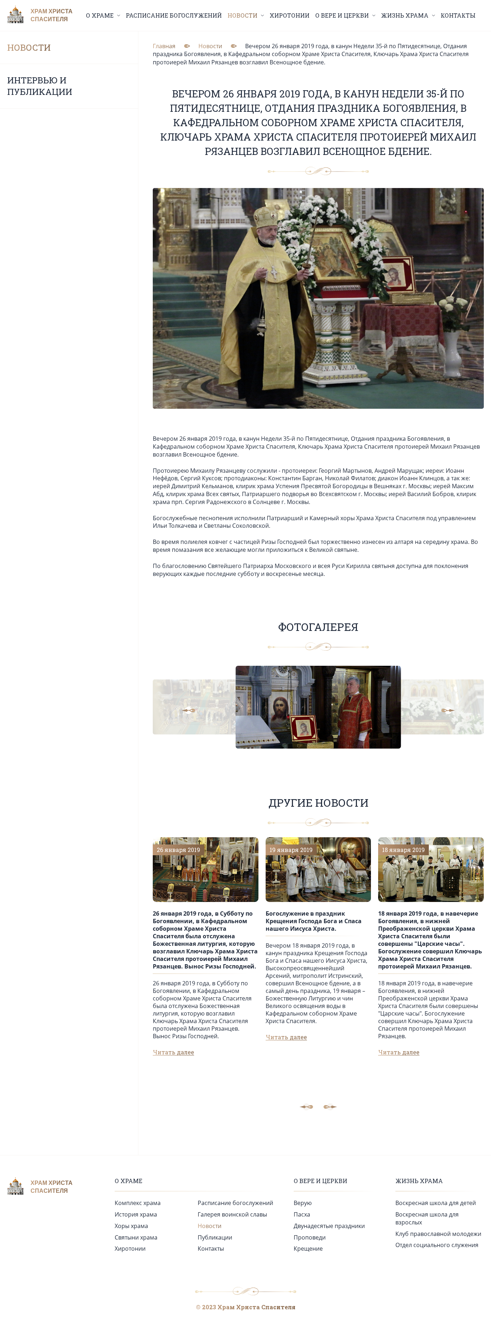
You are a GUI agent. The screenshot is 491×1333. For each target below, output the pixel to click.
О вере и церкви (320, 1181)
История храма (136, 1214)
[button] (194, 710)
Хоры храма (131, 1226)
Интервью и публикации (39, 85)
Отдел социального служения (436, 1245)
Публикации (215, 1237)
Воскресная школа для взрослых (427, 1218)
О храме (128, 1181)
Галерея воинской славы (232, 1214)
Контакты (458, 15)
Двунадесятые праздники (329, 1226)
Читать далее (173, 1052)
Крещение (308, 1248)
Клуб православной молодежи (438, 1234)
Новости (29, 47)
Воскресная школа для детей (435, 1203)
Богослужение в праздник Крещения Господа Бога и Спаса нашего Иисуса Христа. (314, 921)
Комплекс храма (138, 1203)
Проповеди (310, 1237)
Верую (303, 1203)
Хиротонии (289, 15)
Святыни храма (136, 1237)
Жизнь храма (419, 1181)
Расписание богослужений (174, 15)
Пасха (302, 1214)
